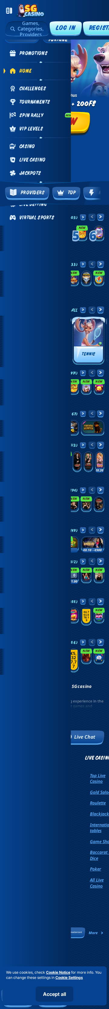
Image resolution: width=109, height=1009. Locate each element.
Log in (66, 27)
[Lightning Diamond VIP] (86, 278)
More (93, 932)
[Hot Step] (73, 387)
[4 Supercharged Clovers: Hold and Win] (99, 656)
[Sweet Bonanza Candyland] (99, 461)
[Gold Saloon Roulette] (73, 504)
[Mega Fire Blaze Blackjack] (73, 575)
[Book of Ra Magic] (86, 656)
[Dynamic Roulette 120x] (88, 461)
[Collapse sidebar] (9, 10)
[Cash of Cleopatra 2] (73, 278)
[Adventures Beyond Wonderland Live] (92, 544)
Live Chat (84, 737)
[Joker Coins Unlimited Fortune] (99, 387)
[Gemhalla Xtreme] (86, 387)
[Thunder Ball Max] (99, 233)
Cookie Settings (69, 978)
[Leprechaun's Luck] (86, 616)
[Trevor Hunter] (92, 428)
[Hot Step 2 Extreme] (82, 233)
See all (71, 310)
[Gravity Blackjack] (86, 575)
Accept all (54, 994)
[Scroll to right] (101, 193)
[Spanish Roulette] (86, 504)
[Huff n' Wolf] (99, 615)
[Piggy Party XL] (73, 615)
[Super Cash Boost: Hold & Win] (73, 660)
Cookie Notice (58, 972)
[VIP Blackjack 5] (99, 575)
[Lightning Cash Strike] (99, 278)
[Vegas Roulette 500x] (77, 461)
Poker (95, 869)
